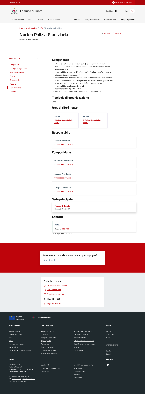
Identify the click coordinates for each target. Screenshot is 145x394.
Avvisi (108, 337)
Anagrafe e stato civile (48, 337)
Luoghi (108, 351)
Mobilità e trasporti (80, 337)
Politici (11, 341)
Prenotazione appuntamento (50, 368)
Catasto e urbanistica (48, 347)
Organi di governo (14, 331)
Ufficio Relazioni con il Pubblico (19, 376)
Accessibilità (78, 377)
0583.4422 (65, 229)
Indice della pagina (15, 59)
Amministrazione (17, 19)
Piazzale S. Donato (62, 206)
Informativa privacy (80, 371)
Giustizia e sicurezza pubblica (83, 331)
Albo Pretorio (78, 368)
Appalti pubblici (46, 341)
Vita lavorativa (78, 350)
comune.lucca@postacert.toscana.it (23, 379)
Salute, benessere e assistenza (84, 341)
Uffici (10, 337)
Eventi (108, 354)
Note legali (77, 374)
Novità (30, 19)
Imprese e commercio (81, 334)
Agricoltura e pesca (47, 331)
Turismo (77, 19)
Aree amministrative (15, 334)
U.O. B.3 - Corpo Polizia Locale (63, 121)
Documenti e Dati (14, 347)
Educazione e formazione (49, 353)
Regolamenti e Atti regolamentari (20, 350)
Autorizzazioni (45, 344)
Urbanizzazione (110, 19)
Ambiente (44, 334)
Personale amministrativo (17, 344)
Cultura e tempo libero (48, 350)
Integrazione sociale (92, 19)
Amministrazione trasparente (83, 365)
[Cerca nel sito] (132, 11)
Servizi (40, 19)
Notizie (108, 331)
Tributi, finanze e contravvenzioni (84, 344)
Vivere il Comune (54, 19)
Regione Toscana (15, 2)
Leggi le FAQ (45, 365)
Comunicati (110, 334)
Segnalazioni (45, 371)
